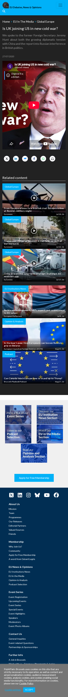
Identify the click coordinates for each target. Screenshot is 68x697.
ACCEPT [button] (29, 689)
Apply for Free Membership (34, 477)
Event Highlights (17, 613)
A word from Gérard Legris (22, 559)
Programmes (15, 517)
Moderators (15, 622)
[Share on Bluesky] (25, 159)
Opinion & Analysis (18, 580)
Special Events (16, 609)
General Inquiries (17, 638)
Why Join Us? (15, 546)
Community (14, 550)
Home (6, 21)
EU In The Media (23, 21)
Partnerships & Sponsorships (23, 647)
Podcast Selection (18, 584)
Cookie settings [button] (13, 689)
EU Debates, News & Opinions (25, 7)
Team (11, 513)
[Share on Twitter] (7, 159)
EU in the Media (16, 576)
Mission (12, 509)
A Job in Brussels (17, 659)
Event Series (15, 605)
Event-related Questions (21, 643)
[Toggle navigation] (60, 5)
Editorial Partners (17, 525)
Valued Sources (16, 529)
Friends (12, 534)
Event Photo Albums (19, 626)
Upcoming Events (17, 601)
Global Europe (45, 21)
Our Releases (15, 521)
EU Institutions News (19, 571)
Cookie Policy (26, 683)
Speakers (13, 618)
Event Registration (18, 597)
